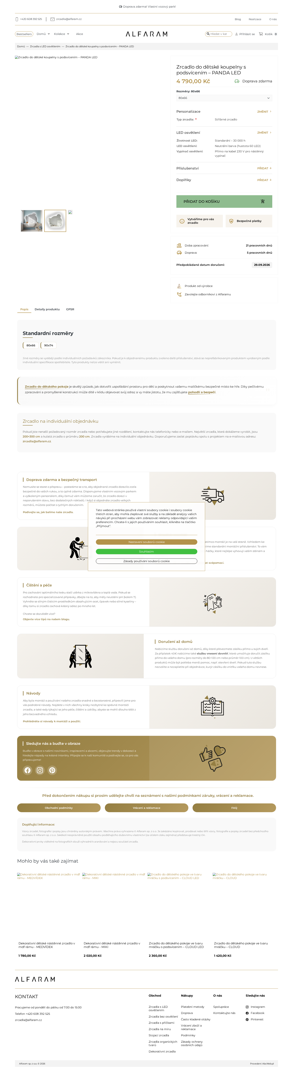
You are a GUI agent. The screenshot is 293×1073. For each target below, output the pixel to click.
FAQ (234, 807)
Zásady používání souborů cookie (146, 561)
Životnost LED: (187, 140)
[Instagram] (40, 770)
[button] (245, 34)
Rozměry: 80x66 (188, 91)
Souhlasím (146, 551)
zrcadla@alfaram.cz (37, 441)
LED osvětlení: (187, 146)
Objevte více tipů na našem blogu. (46, 619)
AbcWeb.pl (268, 1063)
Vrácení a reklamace (146, 807)
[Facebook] (27, 770)
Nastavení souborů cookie (147, 542)
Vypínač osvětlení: (190, 151)
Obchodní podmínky (59, 807)
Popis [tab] (24, 309)
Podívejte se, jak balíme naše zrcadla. (48, 512)
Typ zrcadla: (186, 119)
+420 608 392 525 (38, 1014)
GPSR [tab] (70, 309)
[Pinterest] (52, 770)
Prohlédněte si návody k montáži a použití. (52, 721)
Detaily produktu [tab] (47, 309)
